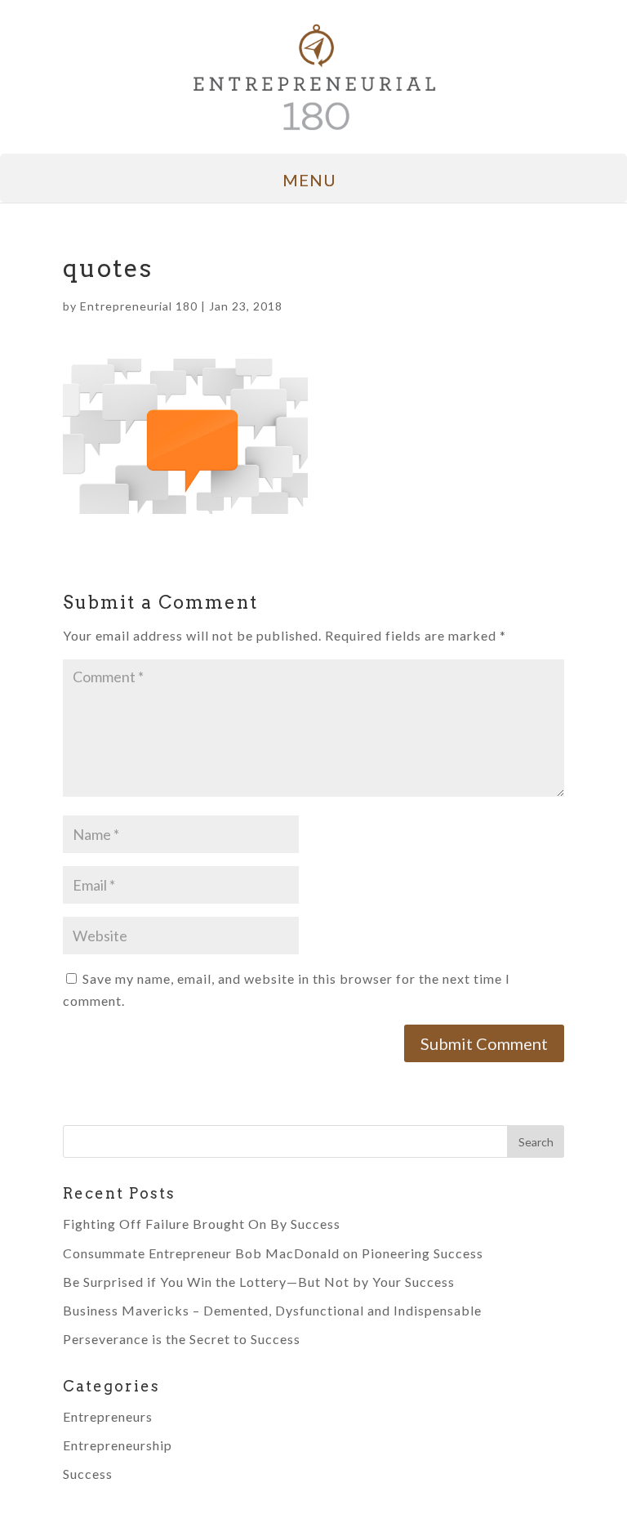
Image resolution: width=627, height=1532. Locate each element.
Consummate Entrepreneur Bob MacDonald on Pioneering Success (273, 1253)
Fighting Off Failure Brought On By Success (201, 1223)
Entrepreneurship (117, 1445)
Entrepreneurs (108, 1416)
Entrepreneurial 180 (139, 306)
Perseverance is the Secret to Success (181, 1339)
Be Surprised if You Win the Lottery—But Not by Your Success (259, 1281)
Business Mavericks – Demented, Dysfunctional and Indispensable (272, 1310)
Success (88, 1473)
